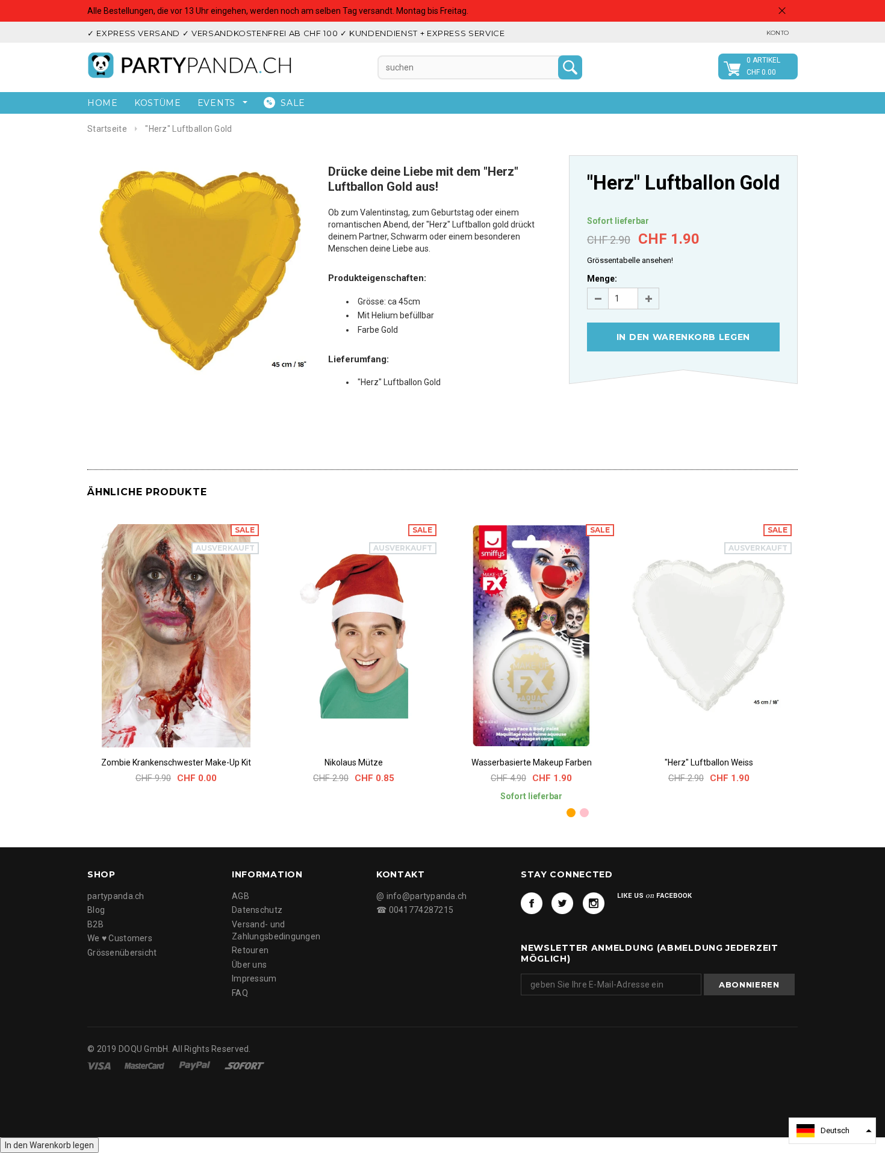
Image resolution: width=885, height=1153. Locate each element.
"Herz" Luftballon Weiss (709, 762)
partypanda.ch (115, 896)
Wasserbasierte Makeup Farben (531, 762)
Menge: (602, 278)
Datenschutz (257, 910)
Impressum (254, 978)
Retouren (250, 950)
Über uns (249, 964)
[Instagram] (593, 903)
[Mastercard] (145, 1065)
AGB (240, 896)
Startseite (107, 129)
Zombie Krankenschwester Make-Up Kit (176, 762)
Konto (777, 33)
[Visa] (100, 1065)
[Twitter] (562, 903)
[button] (832, 1130)
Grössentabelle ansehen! (630, 260)
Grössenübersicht (122, 952)
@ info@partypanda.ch (421, 896)
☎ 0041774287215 (414, 910)
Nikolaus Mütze (353, 762)
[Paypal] (196, 1065)
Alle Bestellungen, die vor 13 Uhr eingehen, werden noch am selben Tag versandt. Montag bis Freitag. (277, 11)
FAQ (240, 993)
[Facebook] (531, 903)
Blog (96, 910)
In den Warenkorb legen (49, 1145)
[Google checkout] (244, 1065)
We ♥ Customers (119, 938)
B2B (95, 924)
